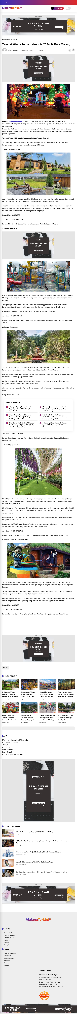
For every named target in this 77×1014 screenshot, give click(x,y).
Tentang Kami (8, 933)
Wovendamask (8, 750)
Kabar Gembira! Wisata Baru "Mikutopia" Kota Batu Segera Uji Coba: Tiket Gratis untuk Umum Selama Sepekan (21, 425)
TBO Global (6, 745)
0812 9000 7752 (58, 987)
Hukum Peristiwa (9, 958)
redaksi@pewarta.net (50, 984)
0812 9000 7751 (47, 987)
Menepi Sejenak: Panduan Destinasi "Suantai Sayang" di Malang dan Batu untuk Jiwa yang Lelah (54, 409)
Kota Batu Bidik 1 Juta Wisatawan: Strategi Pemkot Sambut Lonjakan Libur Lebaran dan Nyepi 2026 (55, 417)
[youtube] (12, 2)
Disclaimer (7, 940)
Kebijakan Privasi (9, 937)
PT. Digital (6, 747)
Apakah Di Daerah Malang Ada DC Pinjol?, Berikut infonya (34, 862)
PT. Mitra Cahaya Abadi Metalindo (15, 740)
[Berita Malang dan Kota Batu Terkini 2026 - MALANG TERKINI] (12, 10)
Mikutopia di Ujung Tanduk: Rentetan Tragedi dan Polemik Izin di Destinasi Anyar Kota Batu (20, 409)
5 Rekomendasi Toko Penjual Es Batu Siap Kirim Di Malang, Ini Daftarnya (39, 852)
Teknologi (6, 965)
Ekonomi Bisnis (8, 955)
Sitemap (6, 942)
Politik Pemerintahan (10, 953)
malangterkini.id (15, 121)
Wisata (15, 39)
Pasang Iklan (7, 945)
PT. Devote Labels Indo (11, 742)
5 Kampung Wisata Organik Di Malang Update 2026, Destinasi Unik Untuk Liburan (54, 425)
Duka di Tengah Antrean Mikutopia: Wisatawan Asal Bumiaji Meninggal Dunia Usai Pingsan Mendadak (22, 417)
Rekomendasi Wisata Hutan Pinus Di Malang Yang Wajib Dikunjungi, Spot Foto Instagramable (66, 694)
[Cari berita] (74, 2)
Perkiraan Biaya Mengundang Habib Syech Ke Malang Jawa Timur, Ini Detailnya (41, 872)
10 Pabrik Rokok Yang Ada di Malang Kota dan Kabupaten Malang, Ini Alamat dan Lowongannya (42, 842)
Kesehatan (7, 963)
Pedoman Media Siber (10, 935)
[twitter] (6, 2)
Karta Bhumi (7, 752)
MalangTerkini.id (7, 39)
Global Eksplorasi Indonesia (12, 754)
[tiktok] (15, 2)
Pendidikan (7, 960)
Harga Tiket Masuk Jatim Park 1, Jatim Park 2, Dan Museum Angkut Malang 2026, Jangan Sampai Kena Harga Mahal (47, 694)
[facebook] (3, 2)
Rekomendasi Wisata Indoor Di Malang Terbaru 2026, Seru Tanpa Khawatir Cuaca (28, 694)
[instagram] (9, 2)
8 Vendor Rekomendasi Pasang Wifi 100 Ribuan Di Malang (34, 832)
